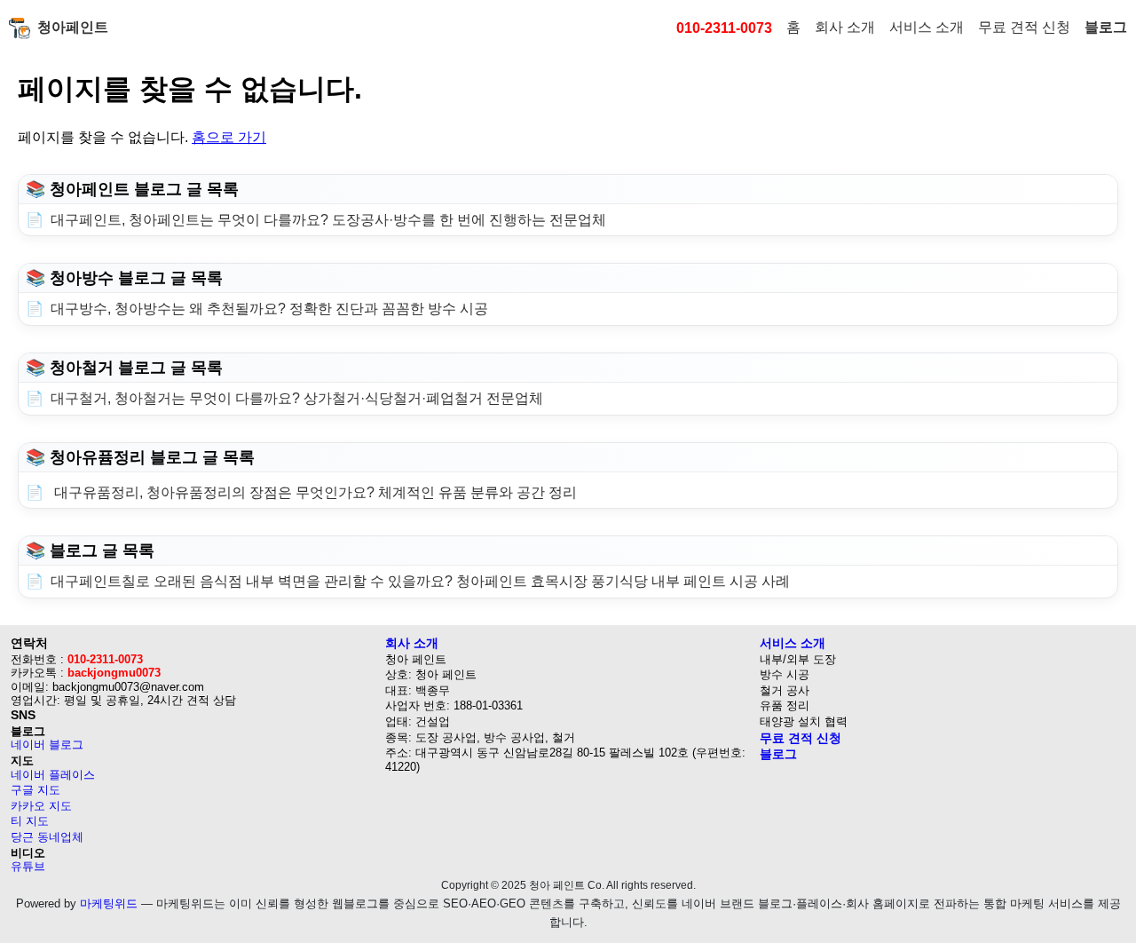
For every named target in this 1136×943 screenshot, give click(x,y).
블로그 (1106, 27)
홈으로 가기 (229, 137)
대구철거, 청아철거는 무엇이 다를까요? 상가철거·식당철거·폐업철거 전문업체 (297, 398)
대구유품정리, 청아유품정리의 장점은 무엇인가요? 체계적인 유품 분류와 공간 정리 (314, 492)
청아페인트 (72, 27)
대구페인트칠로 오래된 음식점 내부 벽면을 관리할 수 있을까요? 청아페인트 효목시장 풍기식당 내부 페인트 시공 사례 (420, 581)
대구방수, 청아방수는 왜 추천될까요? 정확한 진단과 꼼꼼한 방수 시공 (269, 308)
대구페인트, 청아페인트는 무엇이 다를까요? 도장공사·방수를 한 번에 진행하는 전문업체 (328, 219)
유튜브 (28, 866)
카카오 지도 (41, 805)
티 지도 (30, 821)
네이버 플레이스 (53, 774)
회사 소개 (845, 27)
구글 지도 (35, 789)
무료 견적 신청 (1024, 27)
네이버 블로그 (47, 744)
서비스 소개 (926, 27)
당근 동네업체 (47, 837)
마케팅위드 (109, 903)
